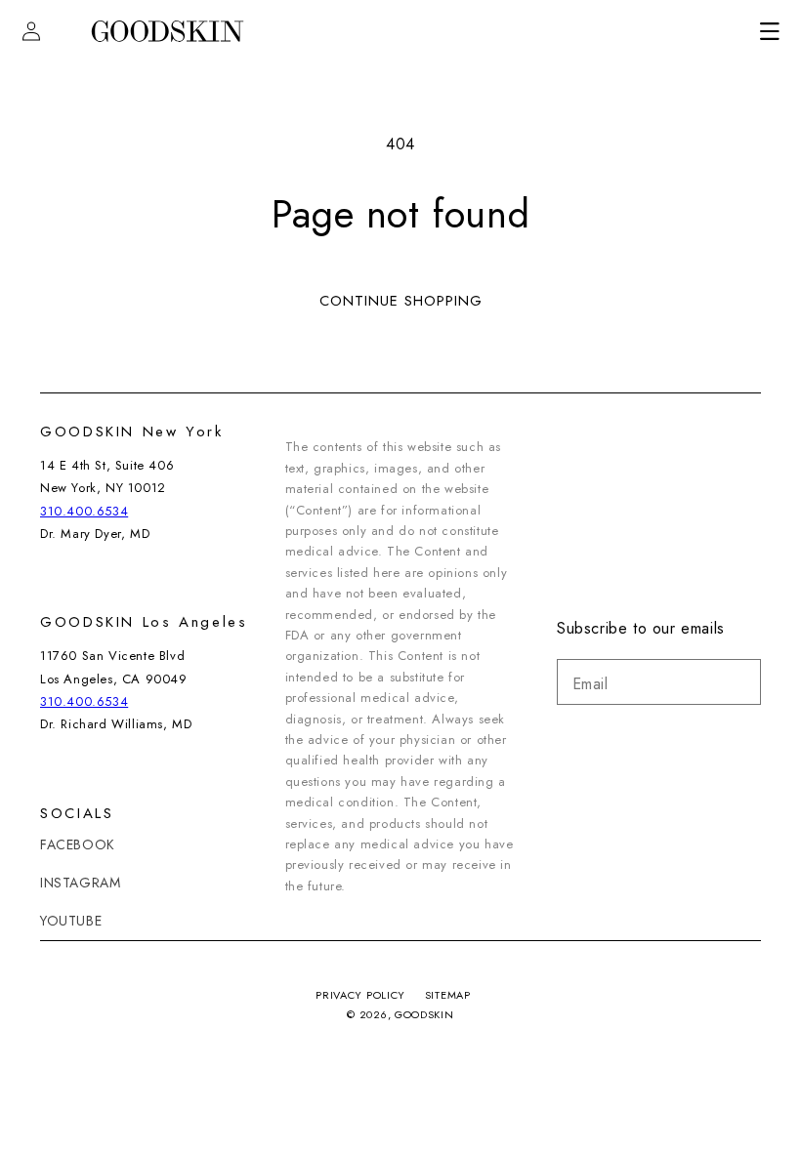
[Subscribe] (738, 682)
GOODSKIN (424, 1014)
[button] (769, 31)
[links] (167, 32)
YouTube (71, 920)
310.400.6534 (84, 511)
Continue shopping (401, 300)
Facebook (77, 845)
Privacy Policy (360, 995)
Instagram (80, 882)
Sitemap (448, 995)
